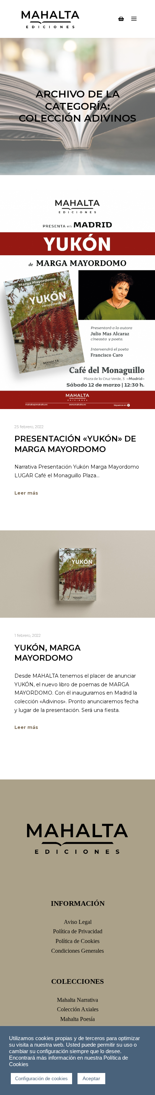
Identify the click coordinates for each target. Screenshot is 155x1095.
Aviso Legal (78, 922)
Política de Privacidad (77, 931)
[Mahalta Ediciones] (50, 19)
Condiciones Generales (77, 951)
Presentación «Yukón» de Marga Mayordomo (75, 444)
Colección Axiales (77, 1009)
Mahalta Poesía (77, 1019)
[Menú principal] (134, 18)
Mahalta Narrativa (77, 1000)
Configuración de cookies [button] (41, 1078)
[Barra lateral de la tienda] (121, 18)
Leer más (26, 493)
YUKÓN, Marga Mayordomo (47, 653)
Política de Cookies (77, 941)
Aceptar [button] (91, 1078)
